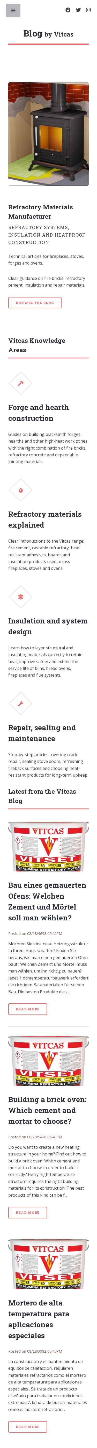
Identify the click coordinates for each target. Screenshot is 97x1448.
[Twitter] (78, 10)
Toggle (13, 11)
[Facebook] (68, 10)
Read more (28, 1009)
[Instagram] (88, 10)
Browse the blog (35, 303)
